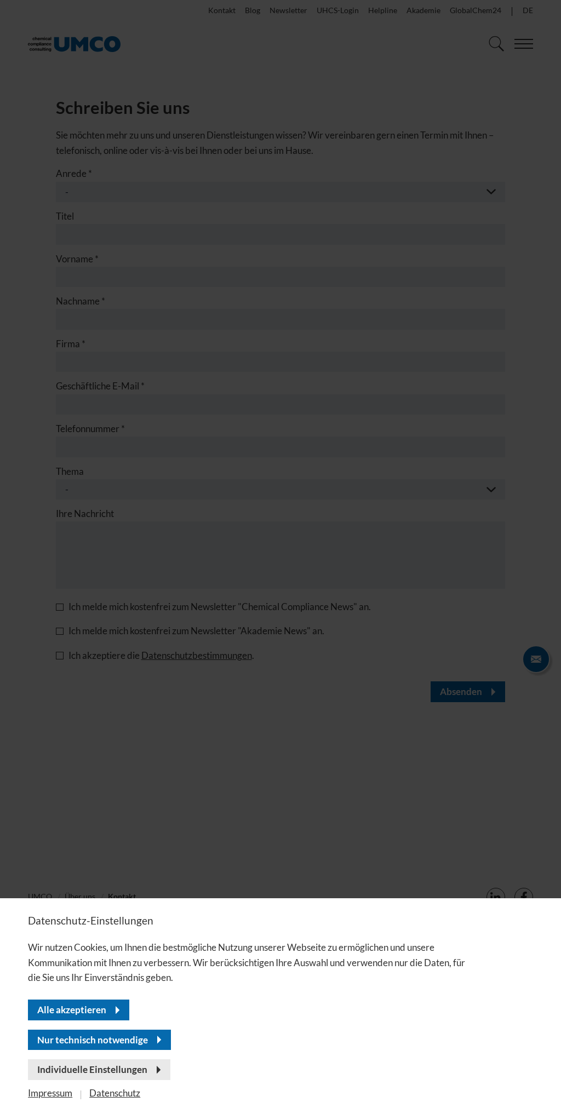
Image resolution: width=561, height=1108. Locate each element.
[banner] (280, 554)
